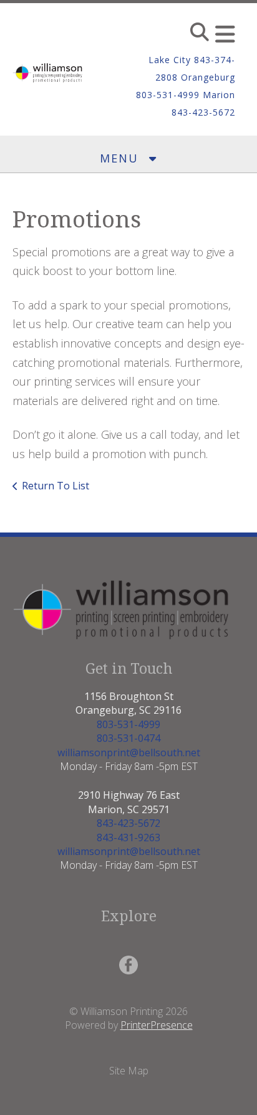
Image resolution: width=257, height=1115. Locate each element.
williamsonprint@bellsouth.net (128, 752)
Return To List (55, 485)
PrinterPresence (156, 1025)
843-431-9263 (128, 837)
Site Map (128, 1071)
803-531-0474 (128, 738)
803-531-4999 (128, 724)
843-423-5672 (128, 823)
